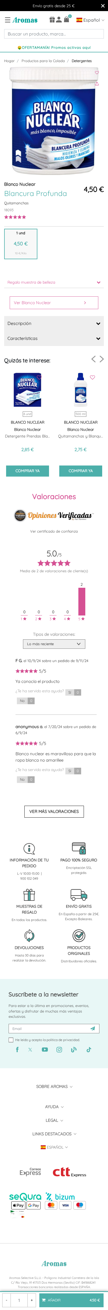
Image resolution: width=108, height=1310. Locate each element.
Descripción (19, 323)
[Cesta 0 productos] (67, 19)
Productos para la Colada (43, 60)
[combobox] (54, 34)
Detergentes (82, 60)
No (26, 700)
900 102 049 (29, 878)
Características (22, 338)
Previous (93, 359)
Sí (73, 692)
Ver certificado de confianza (54, 531)
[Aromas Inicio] (24, 19)
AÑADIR (73, 1297)
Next (102, 358)
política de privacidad (63, 1040)
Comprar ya (28, 470)
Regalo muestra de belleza (31, 282)
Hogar (9, 60)
